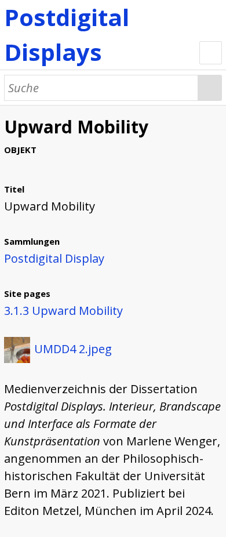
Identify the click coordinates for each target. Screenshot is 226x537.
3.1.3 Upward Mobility (63, 310)
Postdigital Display (54, 258)
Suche (210, 88)
